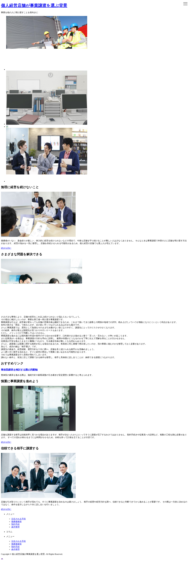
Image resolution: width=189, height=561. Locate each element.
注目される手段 (18, 519)
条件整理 (15, 527)
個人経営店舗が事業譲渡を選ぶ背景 (34, 5)
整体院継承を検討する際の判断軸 (19, 369)
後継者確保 (16, 521)
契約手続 (15, 524)
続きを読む (6, 248)
